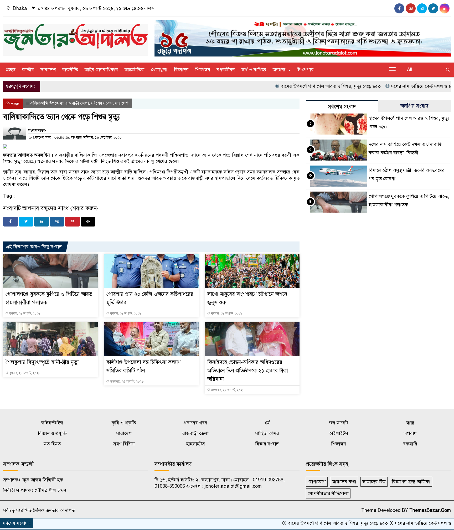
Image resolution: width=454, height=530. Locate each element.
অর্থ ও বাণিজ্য (253, 70)
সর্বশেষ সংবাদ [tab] (342, 107)
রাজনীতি (70, 70)
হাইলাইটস (338, 433)
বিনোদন (181, 70)
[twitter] (433, 8)
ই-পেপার (306, 70)
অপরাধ (410, 433)
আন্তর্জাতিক (135, 70)
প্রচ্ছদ (11, 70)
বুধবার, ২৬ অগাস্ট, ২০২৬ (24, 313)
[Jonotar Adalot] (75, 37)
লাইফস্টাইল (52, 423)
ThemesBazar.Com (430, 510)
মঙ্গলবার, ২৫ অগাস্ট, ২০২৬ (126, 381)
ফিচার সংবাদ (267, 444)
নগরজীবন (226, 70)
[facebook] (399, 8)
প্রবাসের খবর (195, 423)
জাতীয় (28, 70)
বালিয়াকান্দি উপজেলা (46, 103)
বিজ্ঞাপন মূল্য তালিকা (411, 482)
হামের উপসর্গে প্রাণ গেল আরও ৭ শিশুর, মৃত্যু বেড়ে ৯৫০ (312, 86)
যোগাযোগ (317, 482)
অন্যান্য (279, 70)
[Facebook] (10, 222)
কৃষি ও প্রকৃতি (124, 423)
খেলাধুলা (159, 70)
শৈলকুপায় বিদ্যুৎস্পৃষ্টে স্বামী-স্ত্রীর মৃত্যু (42, 362)
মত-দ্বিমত (52, 444)
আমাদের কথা (344, 482)
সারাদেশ (48, 70)
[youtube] (411, 8)
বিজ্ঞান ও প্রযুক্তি (52, 433)
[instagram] (422, 8)
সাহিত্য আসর (267, 433)
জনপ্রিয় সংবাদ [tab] (414, 106)
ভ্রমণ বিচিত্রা (124, 444)
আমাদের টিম (374, 482)
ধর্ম (267, 423)
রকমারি (410, 444)
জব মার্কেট (338, 423)
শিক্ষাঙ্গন (202, 70)
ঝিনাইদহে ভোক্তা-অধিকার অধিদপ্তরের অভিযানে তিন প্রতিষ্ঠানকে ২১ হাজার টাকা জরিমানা (247, 370)
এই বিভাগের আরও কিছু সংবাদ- (34, 247)
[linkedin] (445, 8)
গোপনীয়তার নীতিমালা (328, 493)
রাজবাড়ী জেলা (77, 103)
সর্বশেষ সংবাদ (102, 103)
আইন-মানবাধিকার (101, 70)
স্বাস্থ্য (410, 423)
